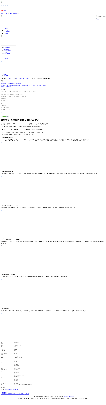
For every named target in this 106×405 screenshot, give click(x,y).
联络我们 (16, 13)
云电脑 (5, 52)
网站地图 (5, 75)
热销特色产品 (6, 47)
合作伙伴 (27, 394)
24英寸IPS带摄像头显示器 (11, 389)
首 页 (2, 13)
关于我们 (5, 13)
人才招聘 (5, 30)
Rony (98, 19)
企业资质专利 (6, 31)
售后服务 (5, 58)
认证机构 (22, 394)
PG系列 (27, 78)
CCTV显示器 (6, 53)
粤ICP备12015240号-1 (69, 396)
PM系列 (15, 85)
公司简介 (5, 28)
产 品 (9, 13)
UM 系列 (39, 85)
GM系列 (19, 85)
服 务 (12, 13)
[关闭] (97, 16)
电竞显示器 (6, 49)
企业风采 (5, 33)
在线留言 (4, 1)
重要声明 (12, 394)
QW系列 (31, 85)
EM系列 (35, 85)
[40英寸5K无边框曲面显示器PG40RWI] (1, 112)
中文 (2, 10)
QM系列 (27, 85)
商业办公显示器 (7, 50)
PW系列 (6, 85)
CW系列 (10, 85)
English (4, 10)
